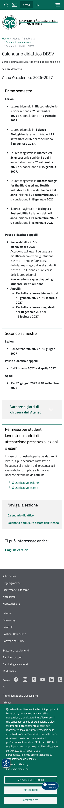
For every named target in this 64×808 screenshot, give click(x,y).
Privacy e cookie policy (17, 764)
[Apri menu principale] (58, 4)
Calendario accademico (18, 42)
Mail (15, 4)
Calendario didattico (21, 515)
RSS (60, 679)
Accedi (26, 5)
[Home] (30, 22)
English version (16, 550)
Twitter (34, 679)
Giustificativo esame (25, 487)
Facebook (16, 679)
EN (37, 5)
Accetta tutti (30, 800)
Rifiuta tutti (31, 790)
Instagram (25, 679)
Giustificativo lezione (25, 482)
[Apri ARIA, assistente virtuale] (50, 786)
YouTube (42, 679)
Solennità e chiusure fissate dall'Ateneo (33, 522)
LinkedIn (51, 679)
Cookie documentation (17, 769)
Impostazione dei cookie (30, 779)
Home (5, 38)
